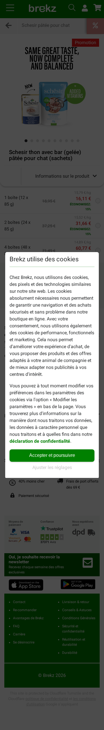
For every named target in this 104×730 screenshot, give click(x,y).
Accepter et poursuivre (52, 455)
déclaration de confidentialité (40, 441)
